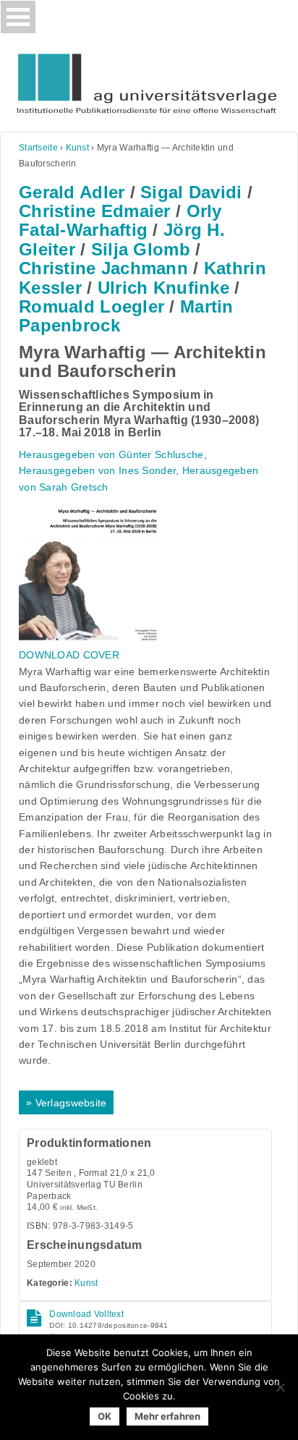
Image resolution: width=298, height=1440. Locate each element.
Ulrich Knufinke (163, 287)
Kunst (77, 148)
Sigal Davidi (191, 192)
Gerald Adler (71, 192)
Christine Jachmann (103, 268)
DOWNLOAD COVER (69, 655)
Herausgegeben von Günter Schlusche (111, 454)
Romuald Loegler (91, 306)
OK (104, 1416)
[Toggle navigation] (18, 17)
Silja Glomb (140, 249)
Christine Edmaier (95, 211)
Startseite (38, 148)
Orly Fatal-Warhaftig (120, 220)
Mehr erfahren (167, 1416)
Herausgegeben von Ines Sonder (97, 470)
